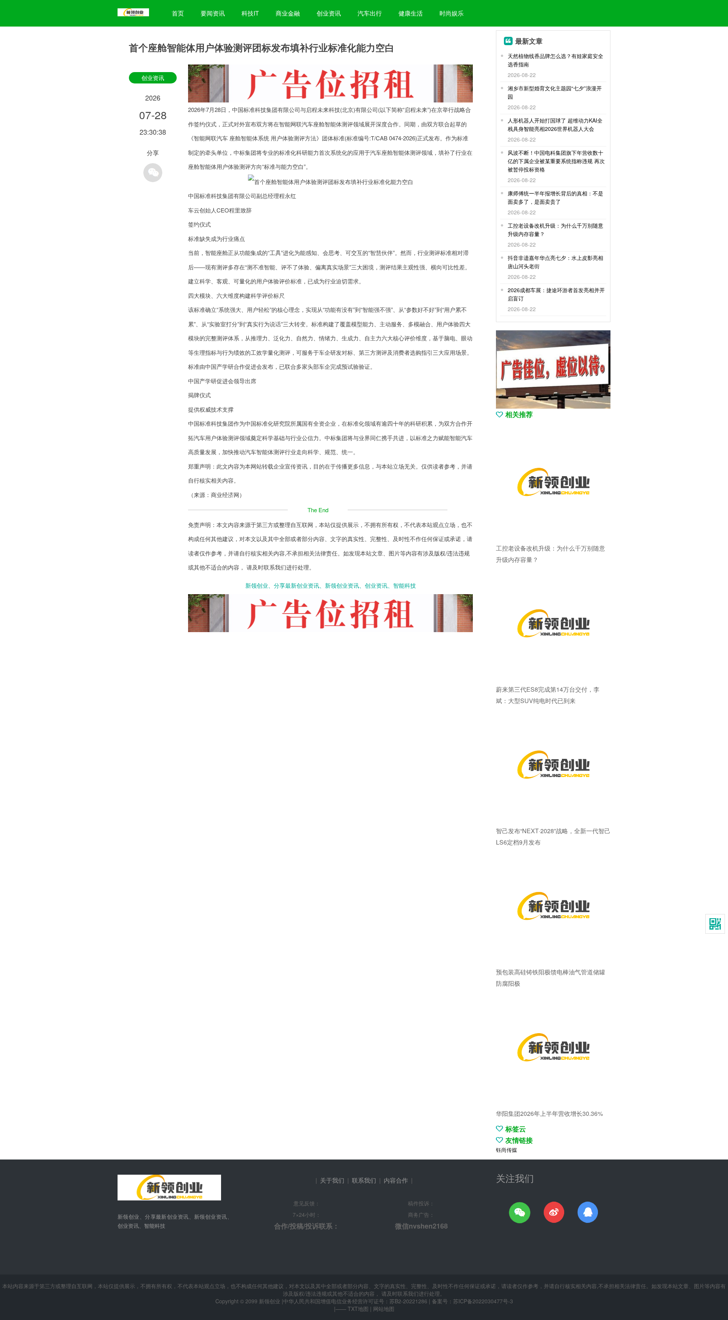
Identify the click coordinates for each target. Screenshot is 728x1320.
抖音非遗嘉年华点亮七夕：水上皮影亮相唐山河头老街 (555, 262)
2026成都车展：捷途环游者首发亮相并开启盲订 (556, 294)
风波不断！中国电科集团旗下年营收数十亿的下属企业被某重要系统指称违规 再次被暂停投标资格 (556, 161)
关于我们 (332, 1180)
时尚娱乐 (451, 13)
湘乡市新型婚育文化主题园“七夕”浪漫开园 (555, 92)
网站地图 (383, 1308)
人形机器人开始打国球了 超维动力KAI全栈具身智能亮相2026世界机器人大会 (555, 124)
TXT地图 (358, 1308)
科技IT (250, 13)
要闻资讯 (213, 13)
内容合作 (396, 1180)
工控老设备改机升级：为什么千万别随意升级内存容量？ (555, 230)
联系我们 (364, 1180)
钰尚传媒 (506, 1149)
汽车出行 (370, 13)
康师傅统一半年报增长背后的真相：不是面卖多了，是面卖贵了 (555, 197)
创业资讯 (329, 13)
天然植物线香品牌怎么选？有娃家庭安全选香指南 (555, 60)
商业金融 (288, 13)
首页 (178, 13)
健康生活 (411, 13)
